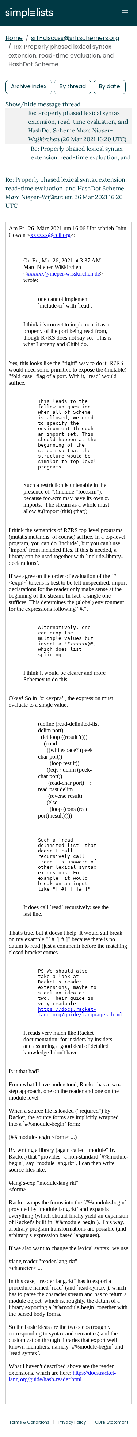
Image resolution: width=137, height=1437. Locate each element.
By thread (73, 86)
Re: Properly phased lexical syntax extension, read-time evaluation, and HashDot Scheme (81, 157)
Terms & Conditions (29, 1422)
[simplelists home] (27, 12)
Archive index (28, 86)
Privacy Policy (72, 1422)
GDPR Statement (111, 1422)
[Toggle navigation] (125, 12)
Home (14, 38)
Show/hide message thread (43, 104)
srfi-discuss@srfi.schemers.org (75, 38)
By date (109, 86)
